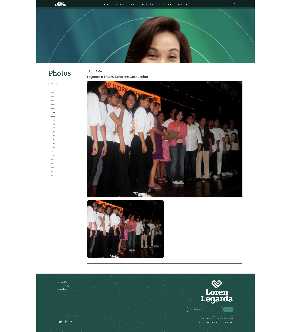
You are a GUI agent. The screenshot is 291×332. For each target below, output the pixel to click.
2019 (53, 120)
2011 (53, 152)
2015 (53, 136)
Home (106, 4)
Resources (164, 4)
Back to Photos (95, 71)
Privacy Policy (63, 285)
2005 (53, 176)
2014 (53, 140)
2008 (53, 164)
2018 (53, 124)
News (133, 4)
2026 (53, 92)
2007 (53, 168)
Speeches (62, 289)
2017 (53, 128)
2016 (53, 132)
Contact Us (62, 282)
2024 (53, 100)
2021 (53, 112)
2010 (53, 156)
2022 (53, 108)
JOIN (228, 309)
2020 (53, 116)
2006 (53, 172)
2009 (53, 160)
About (118, 4)
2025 (53, 96)
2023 (53, 104)
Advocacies (147, 4)
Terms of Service (224, 318)
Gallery (181, 4)
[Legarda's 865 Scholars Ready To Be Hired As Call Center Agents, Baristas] (125, 229)
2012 (53, 148)
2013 (53, 144)
